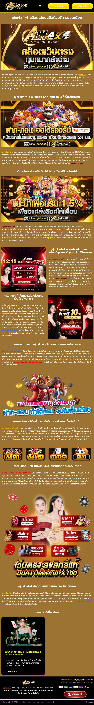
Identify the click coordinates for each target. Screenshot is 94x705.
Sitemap (89, 702)
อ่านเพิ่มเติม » (11, 671)
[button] (40, 6)
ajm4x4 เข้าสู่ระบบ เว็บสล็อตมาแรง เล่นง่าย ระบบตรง (23, 653)
